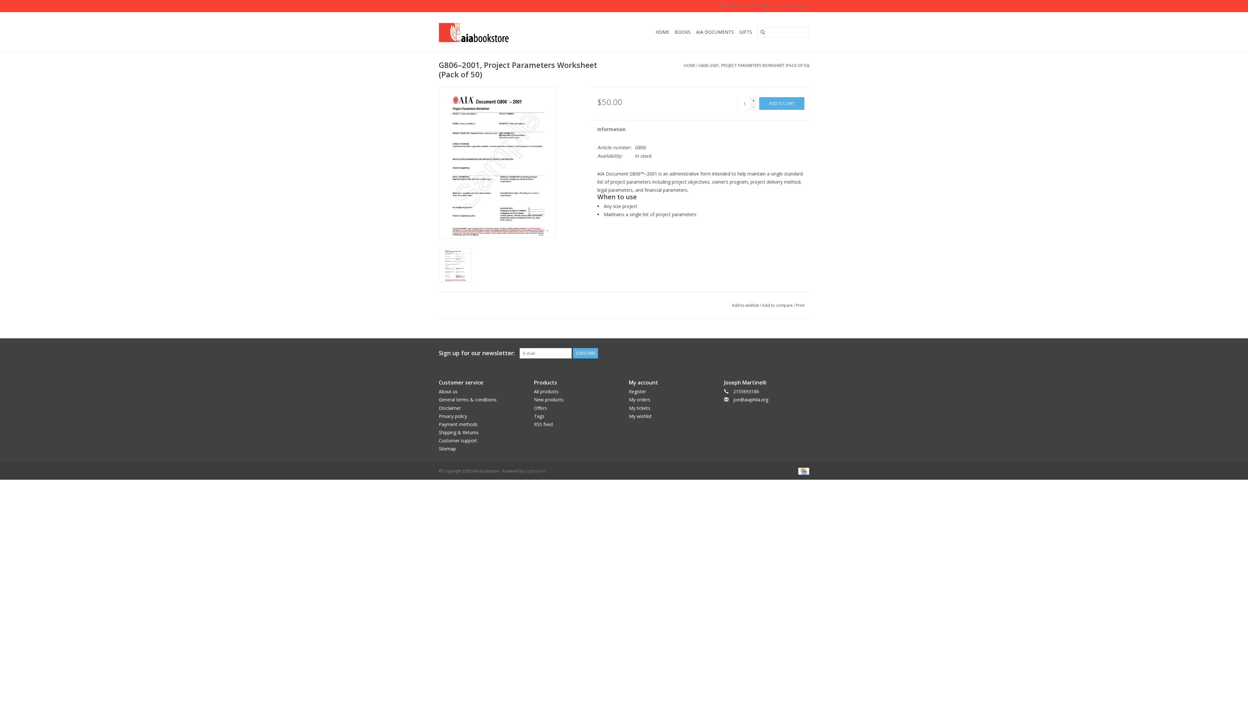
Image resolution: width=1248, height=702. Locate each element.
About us (448, 391)
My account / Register (789, 5)
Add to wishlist (745, 305)
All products (546, 391)
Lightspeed (535, 471)
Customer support (458, 440)
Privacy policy (453, 416)
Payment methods (458, 424)
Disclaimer (450, 408)
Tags (539, 416)
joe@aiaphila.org (750, 399)
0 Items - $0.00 (741, 5)
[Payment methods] (802, 471)
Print (800, 305)
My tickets (639, 408)
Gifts (745, 32)
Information (611, 129)
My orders (639, 399)
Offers (540, 408)
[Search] (760, 32)
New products (549, 399)
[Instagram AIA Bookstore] (804, 353)
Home (662, 32)
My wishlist (640, 416)
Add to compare (778, 305)
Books (683, 32)
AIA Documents (715, 32)
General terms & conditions (468, 399)
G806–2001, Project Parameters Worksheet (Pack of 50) (753, 65)
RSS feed (543, 424)
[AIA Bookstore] (496, 32)
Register (637, 391)
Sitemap (447, 449)
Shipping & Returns (459, 432)
